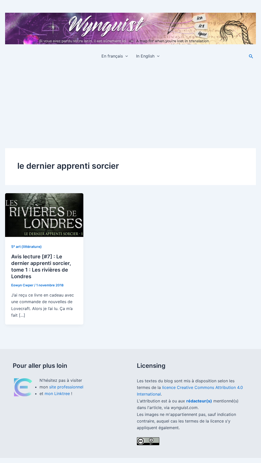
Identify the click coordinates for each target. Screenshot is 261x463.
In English (145, 56)
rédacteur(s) (199, 400)
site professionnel (66, 386)
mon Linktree (58, 393)
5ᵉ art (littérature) (26, 246)
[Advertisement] (130, 101)
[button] (125, 56)
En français (112, 56)
